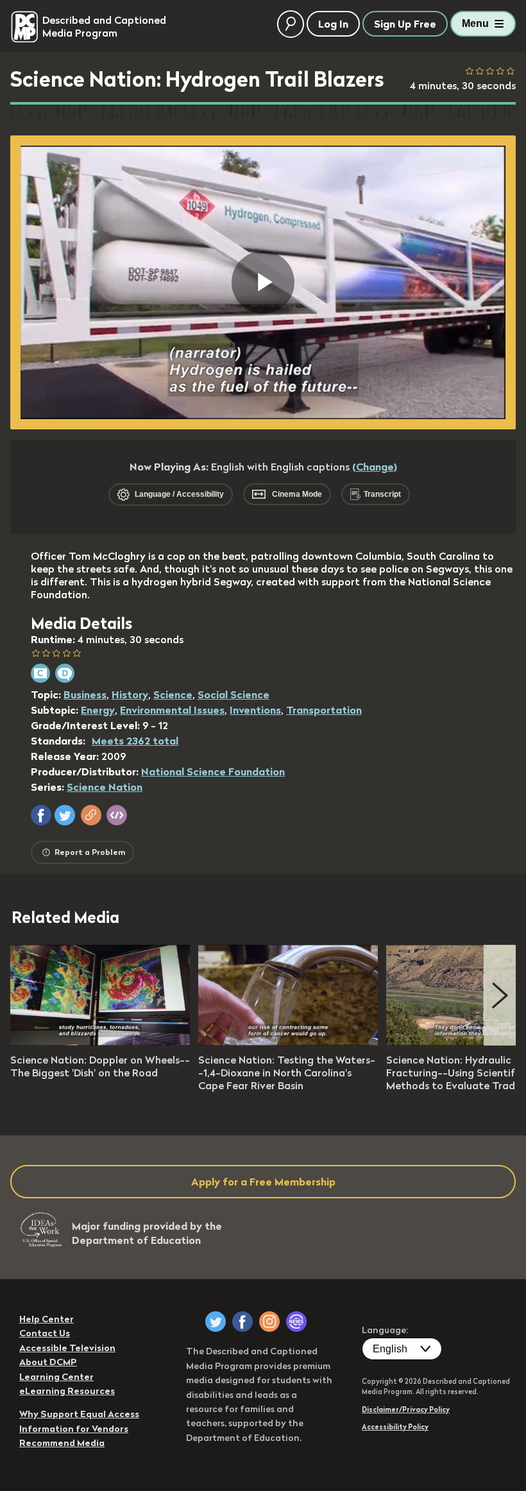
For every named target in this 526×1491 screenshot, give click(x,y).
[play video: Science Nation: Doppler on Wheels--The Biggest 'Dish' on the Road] (100, 1041)
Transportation (324, 709)
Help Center (46, 1319)
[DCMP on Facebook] (242, 1321)
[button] (41, 815)
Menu (475, 23)
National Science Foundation (213, 771)
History (130, 694)
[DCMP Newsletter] (296, 1321)
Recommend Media (62, 1443)
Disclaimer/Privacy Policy (406, 1409)
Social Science (233, 694)
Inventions (255, 709)
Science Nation (104, 786)
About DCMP (48, 1362)
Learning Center (56, 1377)
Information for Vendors (73, 1429)
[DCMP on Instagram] (269, 1321)
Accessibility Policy (395, 1426)
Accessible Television (67, 1348)
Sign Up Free (405, 23)
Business (85, 694)
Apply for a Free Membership (263, 1181)
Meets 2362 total (135, 740)
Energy (98, 709)
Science (172, 694)
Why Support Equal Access (79, 1414)
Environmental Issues (172, 709)
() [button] (374, 466)
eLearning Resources (67, 1391)
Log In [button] (333, 23)
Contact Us (44, 1333)
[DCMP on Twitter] (215, 1321)
